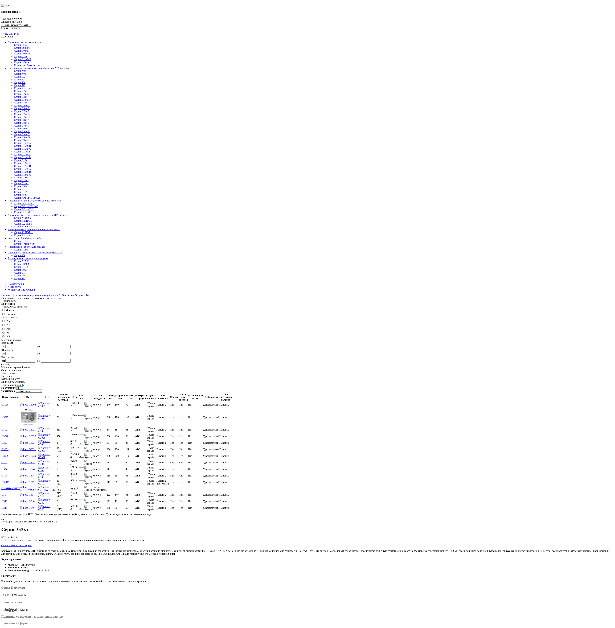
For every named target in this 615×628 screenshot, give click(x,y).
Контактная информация (21, 289)
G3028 (4, 436)
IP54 (8, 321)
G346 (4, 507)
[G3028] (28, 436)
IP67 (8, 332)
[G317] (27, 494)
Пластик (10, 314)
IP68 (8, 336)
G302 (4, 429)
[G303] (27, 442)
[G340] (27, 501)
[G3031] (28, 449)
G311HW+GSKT (10, 488)
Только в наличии (11, 385)
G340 (4, 501)
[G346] (27, 507)
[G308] (27, 475)
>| (8, 518)
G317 (4, 494)
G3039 (4, 456)
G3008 (4, 404)
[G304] (27, 462)
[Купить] (88, 406)
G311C (5, 482)
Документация (16, 284)
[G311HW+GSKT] (29, 489)
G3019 (4, 417)
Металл (10, 310)
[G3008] (28, 404)
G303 (4, 442)
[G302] (27, 429)
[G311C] (28, 482)
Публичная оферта (14, 623)
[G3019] (28, 424)
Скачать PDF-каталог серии (16, 545)
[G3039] (28, 456)
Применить (7, 381)
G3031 (4, 449)
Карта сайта (14, 286)
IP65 (8, 325)
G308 (4, 475)
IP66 (8, 328)
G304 (4, 462)
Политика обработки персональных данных (32, 616)
